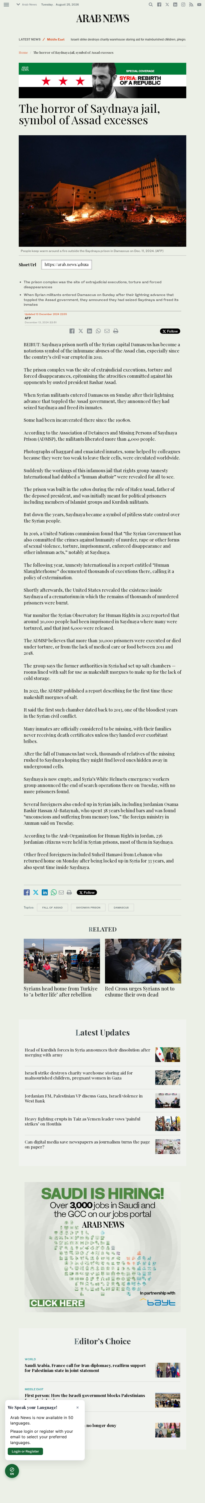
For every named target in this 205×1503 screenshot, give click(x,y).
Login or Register (25, 1451)
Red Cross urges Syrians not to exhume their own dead (139, 991)
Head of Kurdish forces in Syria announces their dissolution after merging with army (87, 1052)
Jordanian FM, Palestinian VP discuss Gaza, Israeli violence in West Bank (84, 1098)
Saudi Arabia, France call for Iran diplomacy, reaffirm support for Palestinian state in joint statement (85, 1367)
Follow (172, 331)
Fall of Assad (52, 907)
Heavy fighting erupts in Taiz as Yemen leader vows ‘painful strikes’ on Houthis (82, 1121)
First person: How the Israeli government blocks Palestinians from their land (85, 1397)
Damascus (121, 907)
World (30, 1359)
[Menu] (6, 5)
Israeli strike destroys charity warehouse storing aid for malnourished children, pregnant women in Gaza (79, 1075)
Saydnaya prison (88, 907)
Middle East (55, 39)
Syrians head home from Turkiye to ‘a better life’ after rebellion (61, 991)
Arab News (29, 4)
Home (23, 52)
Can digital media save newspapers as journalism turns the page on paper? (87, 1144)
